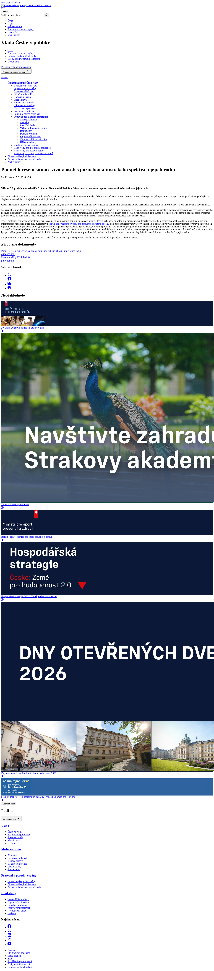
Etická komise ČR (23, 94)
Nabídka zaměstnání (18, 905)
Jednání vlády (14, 866)
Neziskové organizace (25, 108)
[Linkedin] (9, 936)
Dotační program (28, 133)
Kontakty (12, 950)
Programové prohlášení (19, 834)
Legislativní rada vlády (25, 88)
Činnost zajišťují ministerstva (22, 156)
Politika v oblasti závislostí (27, 114)
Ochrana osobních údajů (20, 967)
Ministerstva (14, 840)
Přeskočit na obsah (10, 2)
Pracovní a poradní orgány (21, 29)
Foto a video (14, 869)
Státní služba (14, 35)
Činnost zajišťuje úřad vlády (21, 881)
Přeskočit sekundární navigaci (16, 67)
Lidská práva (20, 99)
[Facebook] (9, 927)
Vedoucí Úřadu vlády (18, 899)
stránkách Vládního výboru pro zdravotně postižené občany (79, 223)
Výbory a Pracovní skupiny (33, 128)
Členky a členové (28, 119)
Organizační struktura (18, 902)
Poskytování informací (19, 907)
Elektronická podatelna (19, 953)
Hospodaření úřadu (17, 910)
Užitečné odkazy (28, 142)
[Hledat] (46, 15)
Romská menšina (22, 97)
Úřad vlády (13, 32)
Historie (11, 843)
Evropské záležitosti (24, 91)
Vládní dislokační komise (26, 145)
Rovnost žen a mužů (24, 102)
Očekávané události (17, 858)
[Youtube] (9, 944)
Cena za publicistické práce (33, 139)
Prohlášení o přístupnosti (20, 961)
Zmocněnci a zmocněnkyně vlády (24, 159)
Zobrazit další (9, 804)
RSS (10, 958)
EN (3, 8)
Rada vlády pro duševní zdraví (29, 150)
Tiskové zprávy (15, 861)
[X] (9, 931)
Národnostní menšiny (24, 105)
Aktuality (24, 122)
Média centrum (15, 26)
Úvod (10, 20)
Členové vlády (15, 831)
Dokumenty (26, 130)
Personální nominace (24, 111)
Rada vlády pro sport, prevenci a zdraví (33, 153)
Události (12, 913)
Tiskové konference (17, 863)
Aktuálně (12, 855)
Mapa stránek (14, 955)
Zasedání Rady (27, 125)
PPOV (4, 77)
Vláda (10, 23)
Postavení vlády (15, 837)
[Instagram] (9, 940)
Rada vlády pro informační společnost (32, 147)
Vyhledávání (7, 15)
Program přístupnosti (30, 136)
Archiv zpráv (14, 162)
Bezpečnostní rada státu (25, 85)
